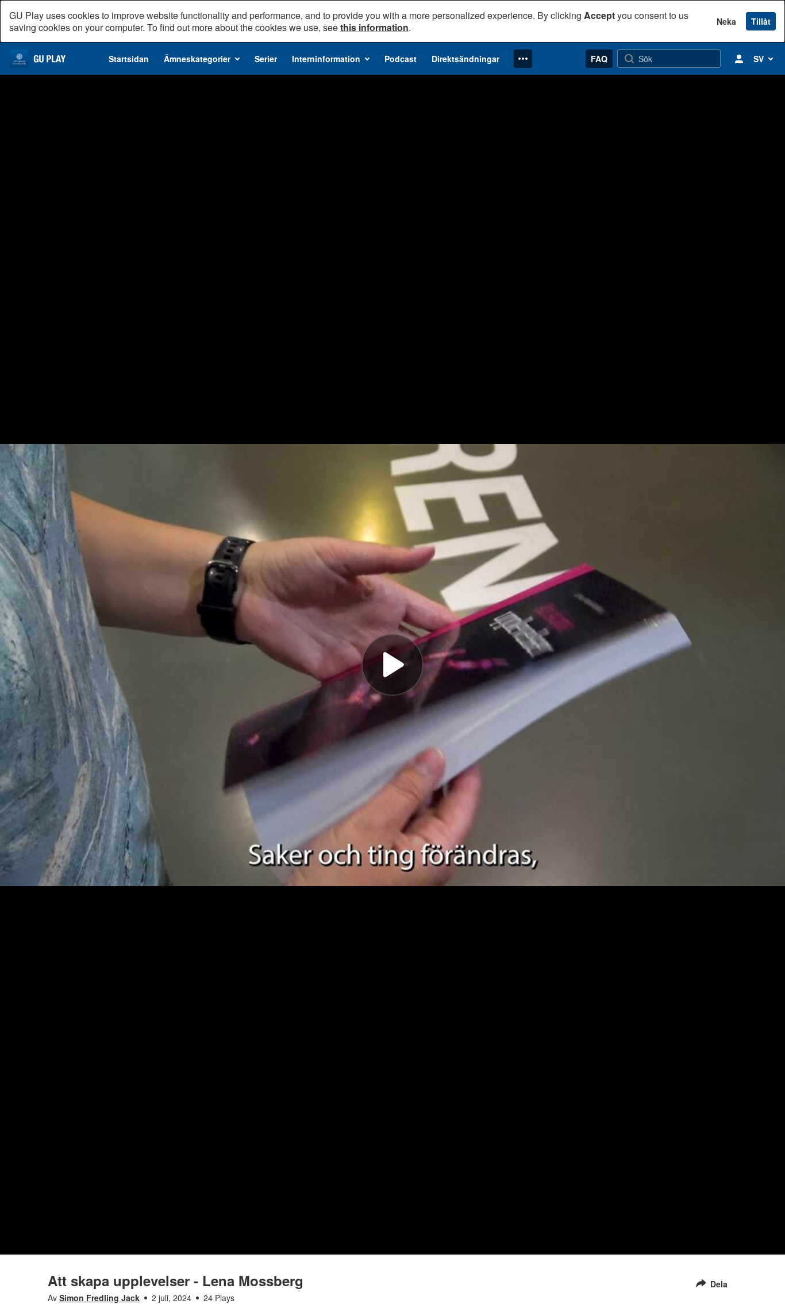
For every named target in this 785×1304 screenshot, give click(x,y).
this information (374, 27)
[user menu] (739, 58)
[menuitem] (128, 58)
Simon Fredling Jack (99, 1298)
